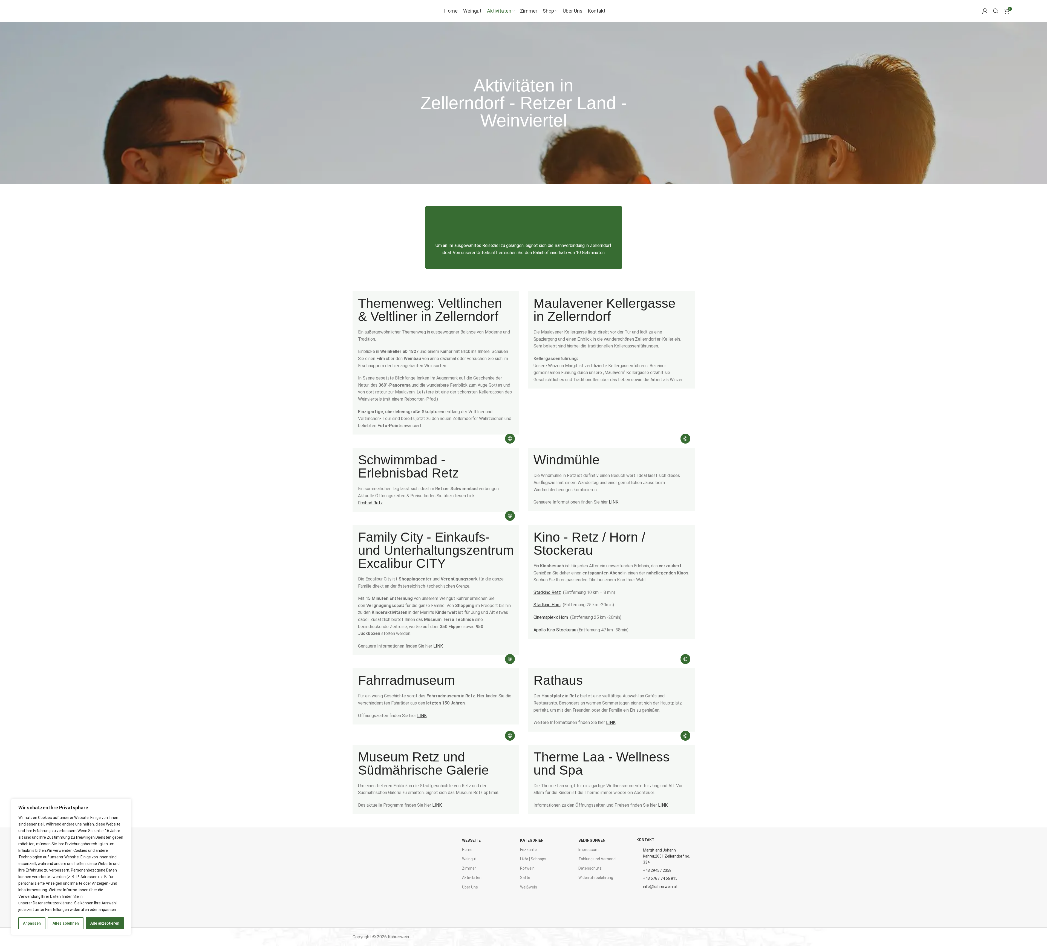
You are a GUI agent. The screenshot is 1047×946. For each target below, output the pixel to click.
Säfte (525, 877)
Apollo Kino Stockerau (554, 629)
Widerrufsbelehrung (595, 877)
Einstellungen (57, 909)
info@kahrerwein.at (660, 886)
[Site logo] (49, 10)
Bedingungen (591, 840)
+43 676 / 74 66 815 (660, 878)
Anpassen (32, 923)
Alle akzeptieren (104, 923)
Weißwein (528, 887)
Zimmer (469, 868)
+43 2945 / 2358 (657, 870)
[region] (71, 867)
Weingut (469, 859)
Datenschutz (590, 868)
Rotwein (527, 868)
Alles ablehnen (66, 923)
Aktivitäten (471, 877)
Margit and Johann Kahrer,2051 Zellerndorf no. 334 (666, 856)
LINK (613, 502)
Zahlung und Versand (597, 859)
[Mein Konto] (984, 10)
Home (467, 849)
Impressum (588, 849)
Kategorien (532, 840)
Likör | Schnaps (533, 859)
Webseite (471, 840)
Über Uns (470, 887)
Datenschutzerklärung (53, 903)
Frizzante (528, 849)
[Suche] (995, 10)
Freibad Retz (370, 502)
